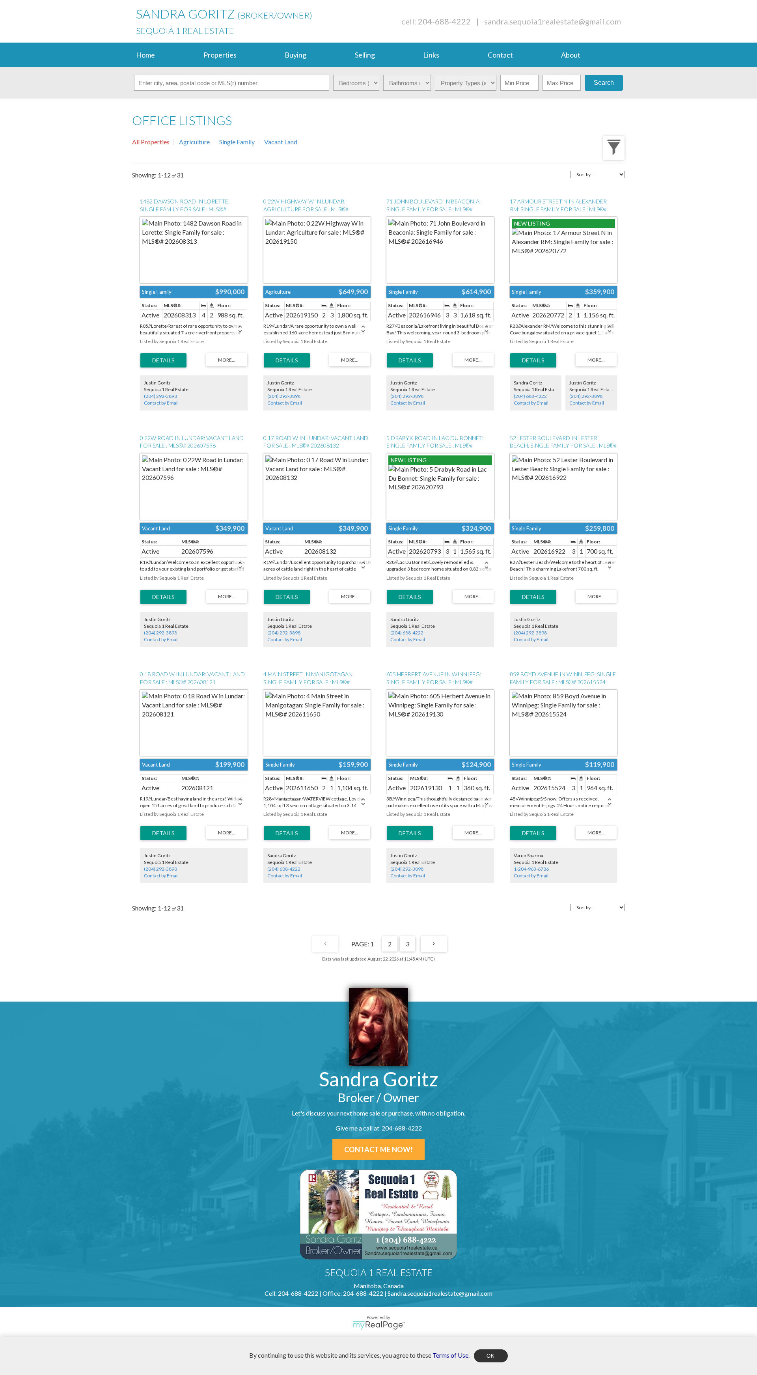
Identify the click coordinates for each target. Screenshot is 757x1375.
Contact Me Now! (378, 1149)
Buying (295, 54)
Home (145, 54)
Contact (500, 54)
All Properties (151, 142)
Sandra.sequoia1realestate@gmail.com (552, 21)
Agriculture (194, 142)
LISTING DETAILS (163, 360)
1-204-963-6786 (531, 869)
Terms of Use (450, 1354)
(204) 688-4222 (530, 396)
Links (431, 54)
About (570, 54)
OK (491, 1356)
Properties (220, 54)
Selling (365, 54)
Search (604, 82)
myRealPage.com (378, 1325)
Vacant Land (280, 142)
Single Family (237, 142)
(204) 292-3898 (160, 396)
